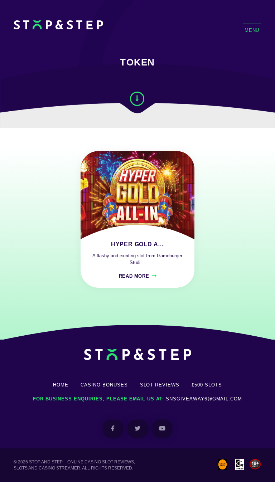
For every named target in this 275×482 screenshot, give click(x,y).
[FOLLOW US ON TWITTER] (138, 429)
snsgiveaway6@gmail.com (204, 398)
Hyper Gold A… (137, 244)
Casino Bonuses (104, 385)
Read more (134, 276)
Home (60, 385)
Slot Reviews (160, 385)
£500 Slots (207, 385)
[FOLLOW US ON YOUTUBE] (162, 429)
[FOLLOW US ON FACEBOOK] (113, 429)
